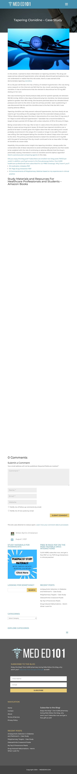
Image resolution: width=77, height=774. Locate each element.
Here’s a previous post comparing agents (22, 155)
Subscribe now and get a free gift (31, 669)
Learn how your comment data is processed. (52, 525)
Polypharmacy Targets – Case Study (53, 595)
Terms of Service (14, 717)
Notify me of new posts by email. (22, 511)
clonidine (28, 81)
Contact (10, 711)
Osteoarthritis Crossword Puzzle (51, 598)
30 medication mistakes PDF (19, 166)
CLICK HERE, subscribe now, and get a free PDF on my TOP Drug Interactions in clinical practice (54, 555)
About (10, 714)
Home (10, 708)
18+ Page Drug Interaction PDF (20, 169)
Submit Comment (59, 515)
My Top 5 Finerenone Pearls (50, 601)
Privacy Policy (13, 720)
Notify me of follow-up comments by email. (26, 507)
